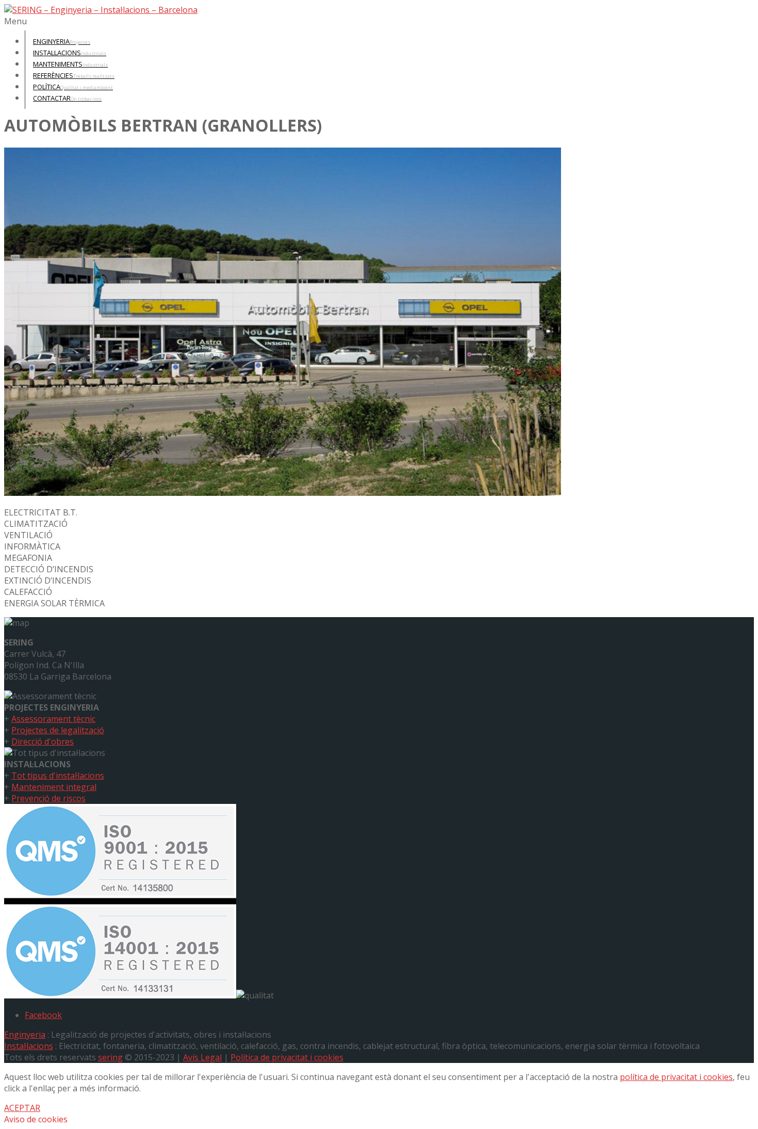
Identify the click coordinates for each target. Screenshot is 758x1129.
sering (110, 1057)
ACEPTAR (22, 1108)
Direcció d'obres (42, 741)
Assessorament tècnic (53, 718)
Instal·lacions (28, 1046)
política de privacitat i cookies (676, 1077)
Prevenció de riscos (48, 798)
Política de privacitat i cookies (286, 1057)
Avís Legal (202, 1057)
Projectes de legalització (57, 730)
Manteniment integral (53, 787)
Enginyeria (24, 1034)
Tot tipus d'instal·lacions (57, 775)
